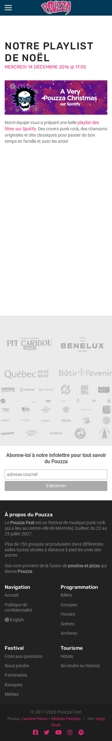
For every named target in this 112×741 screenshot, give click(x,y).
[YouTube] (58, 732)
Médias (12, 694)
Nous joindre (17, 665)
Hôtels (67, 656)
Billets (66, 595)
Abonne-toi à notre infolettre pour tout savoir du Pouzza (56, 458)
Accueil (11, 595)
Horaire (68, 614)
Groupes (69, 605)
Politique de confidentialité (18, 607)
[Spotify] (81, 732)
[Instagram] (70, 732)
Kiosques (13, 685)
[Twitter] (46, 732)
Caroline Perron (34, 719)
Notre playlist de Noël (49, 52)
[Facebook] (35, 732)
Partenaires (16, 675)
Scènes (67, 624)
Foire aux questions (23, 656)
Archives (69, 633)
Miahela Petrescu (66, 719)
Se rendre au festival (80, 665)
